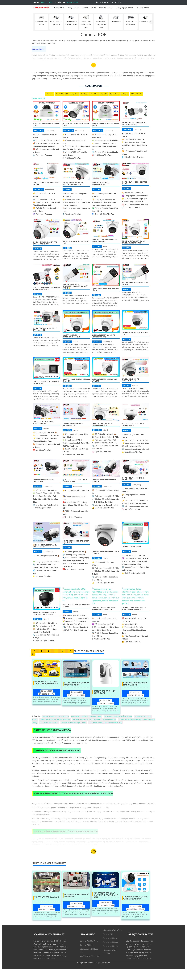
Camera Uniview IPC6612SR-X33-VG (56, 716)
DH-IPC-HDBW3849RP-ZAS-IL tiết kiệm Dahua (76, 542)
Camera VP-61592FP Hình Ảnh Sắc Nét (118, 716)
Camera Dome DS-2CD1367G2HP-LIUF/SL (135, 333)
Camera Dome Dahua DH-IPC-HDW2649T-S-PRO (104, 336)
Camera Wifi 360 (87, 945)
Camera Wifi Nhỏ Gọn (89, 941)
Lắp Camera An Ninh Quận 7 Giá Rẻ (73, 723)
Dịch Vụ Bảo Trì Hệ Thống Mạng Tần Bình (135, 684)
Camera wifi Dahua (110, 946)
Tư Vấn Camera (142, 7)
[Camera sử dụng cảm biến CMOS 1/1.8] (76, 367)
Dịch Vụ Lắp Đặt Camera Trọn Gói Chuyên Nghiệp (46, 683)
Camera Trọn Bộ (89, 7)
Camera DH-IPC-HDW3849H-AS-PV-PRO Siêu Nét (104, 240)
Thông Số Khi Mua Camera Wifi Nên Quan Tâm (136, 898)
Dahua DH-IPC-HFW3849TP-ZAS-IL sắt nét (135, 284)
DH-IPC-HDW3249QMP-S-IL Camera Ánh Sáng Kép (73, 184)
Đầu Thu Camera (106, 7)
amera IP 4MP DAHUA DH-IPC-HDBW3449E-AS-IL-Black (44, 613)
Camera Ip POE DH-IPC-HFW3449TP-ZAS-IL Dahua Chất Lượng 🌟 (75, 286)
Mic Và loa (49, 94)
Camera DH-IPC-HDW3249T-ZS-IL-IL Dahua (105, 552)
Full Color (84, 94)
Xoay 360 (104, 94)
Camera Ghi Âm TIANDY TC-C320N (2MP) (105, 124)
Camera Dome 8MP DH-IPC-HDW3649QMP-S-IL (44, 422)
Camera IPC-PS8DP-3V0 (131, 546)
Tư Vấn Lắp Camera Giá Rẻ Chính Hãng (76, 895)
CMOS (96, 94)
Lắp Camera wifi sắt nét (89, 956)
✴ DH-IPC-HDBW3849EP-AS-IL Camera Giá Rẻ (45, 546)
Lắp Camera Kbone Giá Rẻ (49, 723)
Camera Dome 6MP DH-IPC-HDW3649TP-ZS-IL (73, 424)
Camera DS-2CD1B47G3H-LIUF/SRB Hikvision (76, 380)
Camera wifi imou (110, 938)
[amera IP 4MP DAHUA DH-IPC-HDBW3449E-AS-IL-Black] (46, 598)
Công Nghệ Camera (125, 7)
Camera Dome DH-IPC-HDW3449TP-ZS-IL (131, 380)
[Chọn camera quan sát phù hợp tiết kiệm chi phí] (151, 22)
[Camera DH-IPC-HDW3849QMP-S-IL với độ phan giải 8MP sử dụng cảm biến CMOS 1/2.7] (106, 412)
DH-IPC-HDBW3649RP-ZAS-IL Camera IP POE (133, 479)
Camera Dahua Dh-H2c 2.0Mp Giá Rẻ (105, 692)
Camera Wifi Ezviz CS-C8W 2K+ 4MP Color (55, 719)
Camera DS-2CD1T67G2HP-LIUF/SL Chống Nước (46, 382)
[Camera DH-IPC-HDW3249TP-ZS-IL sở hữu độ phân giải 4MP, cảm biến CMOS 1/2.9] (135, 366)
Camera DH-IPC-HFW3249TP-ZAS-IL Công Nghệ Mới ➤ (46, 288)
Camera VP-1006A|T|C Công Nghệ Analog (86, 716)
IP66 (132, 94)
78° (66, 94)
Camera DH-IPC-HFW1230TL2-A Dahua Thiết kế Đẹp (134, 124)
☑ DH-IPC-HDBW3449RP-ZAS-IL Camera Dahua (75, 480)
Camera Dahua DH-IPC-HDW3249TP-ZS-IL (101, 183)
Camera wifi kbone (110, 942)
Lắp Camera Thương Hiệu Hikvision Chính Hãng (105, 723)
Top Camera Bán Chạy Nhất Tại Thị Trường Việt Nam (106, 894)
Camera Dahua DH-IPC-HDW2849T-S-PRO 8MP (72, 336)
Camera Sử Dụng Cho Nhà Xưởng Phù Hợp (76, 684)
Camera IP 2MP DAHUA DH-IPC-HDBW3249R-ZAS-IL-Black (134, 608)
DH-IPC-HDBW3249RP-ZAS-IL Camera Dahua (133, 424)
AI (91, 94)
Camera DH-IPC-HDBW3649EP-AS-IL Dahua (105, 480)
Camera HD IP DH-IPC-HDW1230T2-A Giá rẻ (46, 183)
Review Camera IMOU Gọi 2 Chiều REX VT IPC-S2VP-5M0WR (94, 719)
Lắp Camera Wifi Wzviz (112, 930)
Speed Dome (114, 94)
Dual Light (59, 94)
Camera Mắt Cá (38, 98)
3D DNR (139, 94)
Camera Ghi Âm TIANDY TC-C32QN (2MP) (76, 124)
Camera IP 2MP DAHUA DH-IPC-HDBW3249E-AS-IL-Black (104, 608)
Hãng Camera (73, 7)
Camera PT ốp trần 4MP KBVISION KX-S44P (76, 605)
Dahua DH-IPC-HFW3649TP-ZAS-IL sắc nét (105, 289)
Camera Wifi (59, 7)
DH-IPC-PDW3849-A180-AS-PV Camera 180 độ (45, 329)
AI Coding (125, 94)
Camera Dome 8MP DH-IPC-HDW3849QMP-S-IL (103, 424)
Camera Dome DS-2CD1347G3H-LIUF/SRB (105, 380)
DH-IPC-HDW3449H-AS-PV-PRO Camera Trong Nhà (45, 243)
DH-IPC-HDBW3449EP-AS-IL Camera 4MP (43, 480)
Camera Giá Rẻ (72, 2)
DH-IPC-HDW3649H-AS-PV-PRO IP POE (76, 242)
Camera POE (94, 85)
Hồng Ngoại (74, 94)
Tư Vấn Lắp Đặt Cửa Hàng (46, 897)
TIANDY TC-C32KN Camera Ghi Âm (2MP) (46, 124)
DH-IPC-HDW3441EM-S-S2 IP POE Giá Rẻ (134, 183)
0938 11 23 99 (46, 2)
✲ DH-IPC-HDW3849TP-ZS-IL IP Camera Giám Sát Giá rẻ (134, 242)
